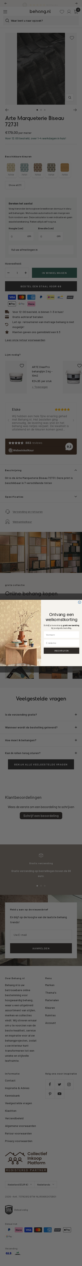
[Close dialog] (79, 602)
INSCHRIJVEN (61, 651)
